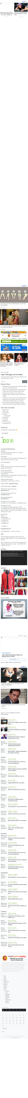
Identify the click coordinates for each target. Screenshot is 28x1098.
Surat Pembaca (14, 338)
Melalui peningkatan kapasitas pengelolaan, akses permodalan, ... (17, 769)
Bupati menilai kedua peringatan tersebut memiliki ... (17, 924)
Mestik (5, 985)
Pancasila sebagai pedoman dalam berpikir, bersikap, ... (17, 885)
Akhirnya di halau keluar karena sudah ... (17, 813)
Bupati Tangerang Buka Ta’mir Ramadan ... (17, 821)
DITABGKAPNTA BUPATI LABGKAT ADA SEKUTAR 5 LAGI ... (16, 737)
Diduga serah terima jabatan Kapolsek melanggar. (16, 839)
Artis (5, 977)
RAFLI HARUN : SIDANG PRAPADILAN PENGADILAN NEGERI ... (17, 752)
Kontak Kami (25, 338)
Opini (19, 338)
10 (3, 1017)
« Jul (3, 1031)
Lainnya (5, 990)
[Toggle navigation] (3, 335)
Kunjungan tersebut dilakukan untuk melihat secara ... (16, 916)
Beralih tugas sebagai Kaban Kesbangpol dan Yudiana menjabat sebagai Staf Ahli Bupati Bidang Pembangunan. (14, 403)
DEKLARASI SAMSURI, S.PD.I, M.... (16, 776)
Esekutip (10, 727)
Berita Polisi (5, 421)
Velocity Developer (16, 1037)
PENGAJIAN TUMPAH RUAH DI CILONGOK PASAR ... (15, 800)
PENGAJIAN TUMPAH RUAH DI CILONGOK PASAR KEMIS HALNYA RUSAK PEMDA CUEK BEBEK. (14, 390)
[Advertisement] (14, 32)
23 (23, 1020)
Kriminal (4, 412)
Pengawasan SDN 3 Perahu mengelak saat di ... (17, 906)
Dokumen (7, 1002)
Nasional (4, 417)
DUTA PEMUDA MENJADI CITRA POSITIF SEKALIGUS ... (16, 867)
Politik (4, 418)
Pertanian (7, 995)
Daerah (4, 409)
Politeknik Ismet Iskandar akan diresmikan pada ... (17, 892)
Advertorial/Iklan (5, 338)
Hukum (4, 411)
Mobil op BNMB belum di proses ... (15, 899)
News (4, 414)
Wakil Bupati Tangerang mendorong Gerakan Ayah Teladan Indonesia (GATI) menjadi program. (15, 387)
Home (2, 372)
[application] (14, 557)
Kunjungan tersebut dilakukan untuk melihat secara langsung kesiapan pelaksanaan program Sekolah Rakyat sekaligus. (14, 394)
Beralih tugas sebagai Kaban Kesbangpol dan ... (17, 730)
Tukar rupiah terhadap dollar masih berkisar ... (16, 846)
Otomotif (7, 991)
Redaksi (7, 1001)
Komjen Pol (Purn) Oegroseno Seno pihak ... (17, 938)
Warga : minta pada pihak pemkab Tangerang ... (15, 828)
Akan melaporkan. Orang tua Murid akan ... (17, 807)
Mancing (5, 984)
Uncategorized (5, 423)
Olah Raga (15, 811)
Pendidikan (15, 874)
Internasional (6, 981)
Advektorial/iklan (12, 864)
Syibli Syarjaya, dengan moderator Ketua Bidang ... (17, 723)
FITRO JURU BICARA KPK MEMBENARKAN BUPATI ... (14, 745)
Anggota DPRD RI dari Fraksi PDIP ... (16, 782)
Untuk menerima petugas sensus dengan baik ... (16, 931)
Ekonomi (6, 415)
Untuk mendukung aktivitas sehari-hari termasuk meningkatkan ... (16, 762)
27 (13, 1023)
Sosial (4, 420)
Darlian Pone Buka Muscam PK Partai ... (17, 789)
